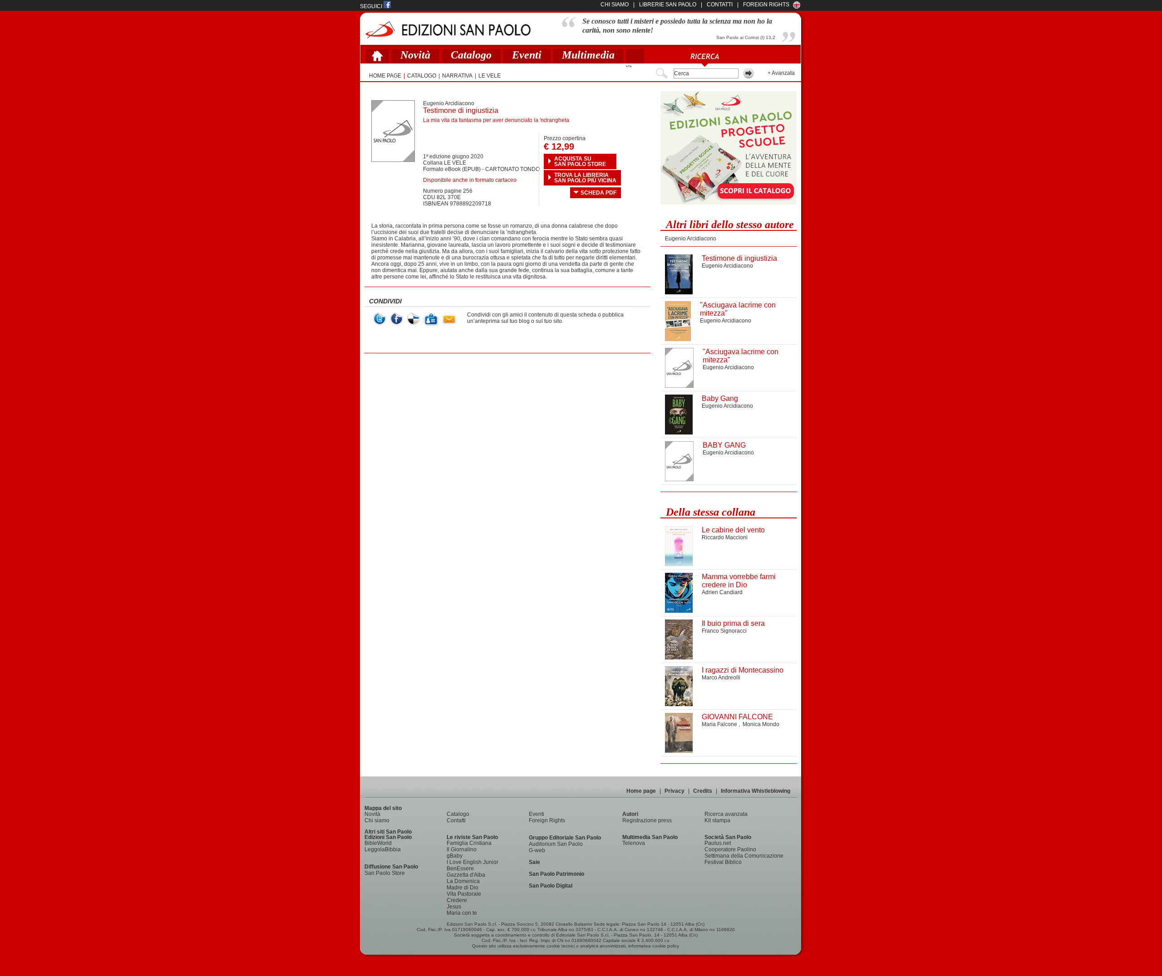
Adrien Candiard (722, 592)
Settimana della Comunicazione (743, 856)
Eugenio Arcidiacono (448, 103)
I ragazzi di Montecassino (742, 670)
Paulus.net (717, 843)
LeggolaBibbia (382, 849)
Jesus (454, 906)
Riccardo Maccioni (725, 537)
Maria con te (462, 913)
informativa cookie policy (653, 945)
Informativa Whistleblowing (755, 791)
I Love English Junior (472, 862)
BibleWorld (378, 843)
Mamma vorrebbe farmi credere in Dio (739, 581)
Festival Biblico (723, 862)
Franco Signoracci (724, 631)
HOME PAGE (385, 76)
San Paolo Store (384, 873)
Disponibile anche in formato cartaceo (470, 180)
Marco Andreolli (721, 677)
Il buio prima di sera (733, 623)
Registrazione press (647, 820)
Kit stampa (717, 820)
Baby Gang (720, 398)
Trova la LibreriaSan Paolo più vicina (585, 178)
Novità (415, 55)
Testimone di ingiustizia (739, 258)
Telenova (633, 843)
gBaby (455, 856)
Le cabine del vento (733, 530)
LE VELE (489, 76)
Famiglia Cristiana (469, 843)
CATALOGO (421, 76)
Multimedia (588, 55)
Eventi (527, 55)
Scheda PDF (598, 193)
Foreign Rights (766, 4)
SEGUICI (372, 6)
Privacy (674, 791)
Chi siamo (376, 820)
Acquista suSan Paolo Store (580, 161)
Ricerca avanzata (726, 814)
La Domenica (463, 881)
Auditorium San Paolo (556, 844)
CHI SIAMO (615, 4)
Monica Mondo (761, 724)
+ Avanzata (781, 73)
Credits (702, 791)
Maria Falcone (720, 724)
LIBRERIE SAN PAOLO (667, 4)
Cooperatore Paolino (730, 849)
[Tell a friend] (449, 319)
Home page (641, 791)
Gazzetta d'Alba (466, 875)
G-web (537, 850)
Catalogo (471, 55)
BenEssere (460, 868)
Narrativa (457, 76)
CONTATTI (720, 4)
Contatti (456, 820)
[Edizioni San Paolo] (447, 29)
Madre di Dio (462, 887)
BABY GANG (724, 445)
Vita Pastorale (464, 894)
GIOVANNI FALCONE (737, 717)
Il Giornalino (462, 849)
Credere (457, 900)
